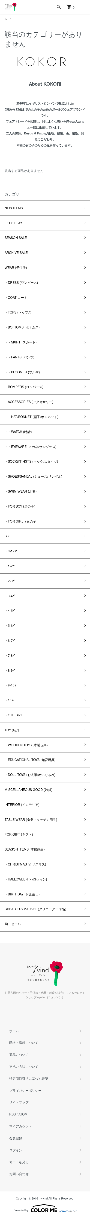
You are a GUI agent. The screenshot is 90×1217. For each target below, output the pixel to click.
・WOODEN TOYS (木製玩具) (26, 745)
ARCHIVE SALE (16, 252)
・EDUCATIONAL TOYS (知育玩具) (30, 759)
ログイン (15, 1150)
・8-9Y (10, 670)
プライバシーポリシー (25, 1090)
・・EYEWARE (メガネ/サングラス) (31, 446)
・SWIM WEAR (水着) (21, 491)
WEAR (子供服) (16, 267)
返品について (19, 1054)
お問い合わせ (19, 1173)
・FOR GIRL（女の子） (22, 521)
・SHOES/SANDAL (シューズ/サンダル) (33, 476)
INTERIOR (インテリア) (22, 804)
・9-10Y (11, 685)
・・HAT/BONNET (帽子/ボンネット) (31, 416)
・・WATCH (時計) (18, 431)
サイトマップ (19, 1102)
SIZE (8, 536)
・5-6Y (10, 625)
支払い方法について (23, 1066)
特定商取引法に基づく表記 (28, 1078)
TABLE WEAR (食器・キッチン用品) (31, 819)
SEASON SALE (16, 237)
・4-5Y (10, 610)
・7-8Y (10, 655)
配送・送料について (23, 1042)
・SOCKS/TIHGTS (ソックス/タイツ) (31, 461)
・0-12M (11, 551)
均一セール (13, 923)
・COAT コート (16, 297)
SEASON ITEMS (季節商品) (25, 849)
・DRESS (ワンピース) (21, 282)
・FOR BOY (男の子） (21, 506)
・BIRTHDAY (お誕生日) (22, 894)
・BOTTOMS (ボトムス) (22, 327)
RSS (12, 1114)
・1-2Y (10, 565)
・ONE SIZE (14, 715)
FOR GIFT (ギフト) (19, 834)
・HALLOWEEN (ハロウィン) (26, 879)
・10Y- (10, 700)
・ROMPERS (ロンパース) (24, 386)
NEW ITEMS (14, 208)
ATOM (22, 1114)
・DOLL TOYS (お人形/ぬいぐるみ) (30, 774)
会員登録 (15, 1138)
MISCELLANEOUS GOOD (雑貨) (28, 789)
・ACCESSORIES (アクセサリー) (29, 401)
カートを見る (19, 1161)
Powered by (20, 1210)
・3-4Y (10, 595)
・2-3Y (10, 580)
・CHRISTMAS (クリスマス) (25, 864)
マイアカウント (20, 1126)
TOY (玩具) (13, 730)
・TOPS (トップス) (19, 312)
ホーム (8, 19)
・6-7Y (10, 640)
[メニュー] (83, 7)
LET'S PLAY (13, 223)
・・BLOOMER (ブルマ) (22, 372)
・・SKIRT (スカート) (21, 342)
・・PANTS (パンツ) (19, 357)
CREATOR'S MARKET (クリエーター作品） (36, 908)
